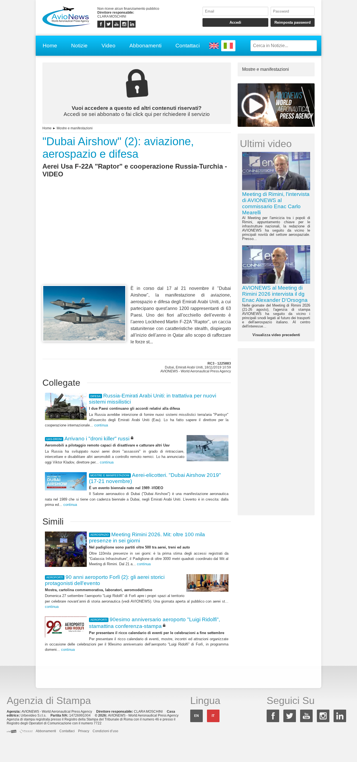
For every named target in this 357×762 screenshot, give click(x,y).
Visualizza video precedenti (276, 335)
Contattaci (187, 45)
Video (108, 45)
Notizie (79, 45)
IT (213, 716)
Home (50, 45)
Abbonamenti (145, 45)
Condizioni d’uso (105, 731)
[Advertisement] (136, 242)
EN (196, 716)
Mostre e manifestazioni (75, 128)
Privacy (83, 731)
